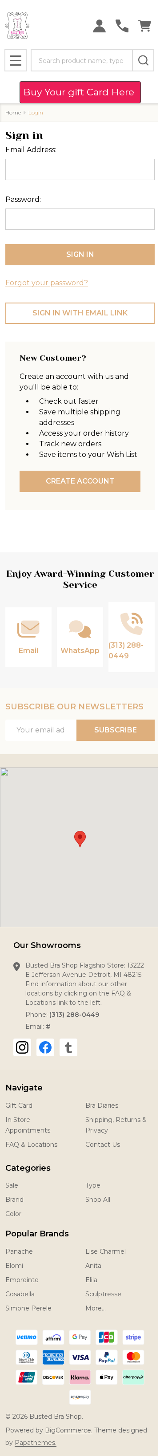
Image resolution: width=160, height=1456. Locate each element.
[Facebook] (45, 1047)
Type (92, 1185)
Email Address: (30, 150)
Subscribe (115, 730)
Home (13, 112)
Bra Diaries (101, 1106)
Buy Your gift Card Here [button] (80, 92)
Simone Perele (28, 1308)
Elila (91, 1280)
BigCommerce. (68, 1430)
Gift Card (18, 1106)
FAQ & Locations (31, 1145)
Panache (19, 1251)
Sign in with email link (80, 313)
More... (95, 1308)
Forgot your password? (46, 283)
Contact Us (102, 1145)
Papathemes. (35, 1443)
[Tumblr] (68, 1047)
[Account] (99, 26)
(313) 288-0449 (74, 1015)
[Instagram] (22, 1047)
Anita (93, 1266)
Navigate (24, 1088)
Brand (14, 1200)
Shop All (97, 1200)
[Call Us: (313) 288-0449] (122, 26)
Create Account (80, 481)
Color (13, 1214)
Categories (28, 1168)
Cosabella (20, 1294)
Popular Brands (37, 1234)
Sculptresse (103, 1294)
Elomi (14, 1266)
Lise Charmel (105, 1251)
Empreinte (22, 1280)
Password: (23, 199)
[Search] (143, 60)
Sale (11, 1185)
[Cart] (145, 26)
